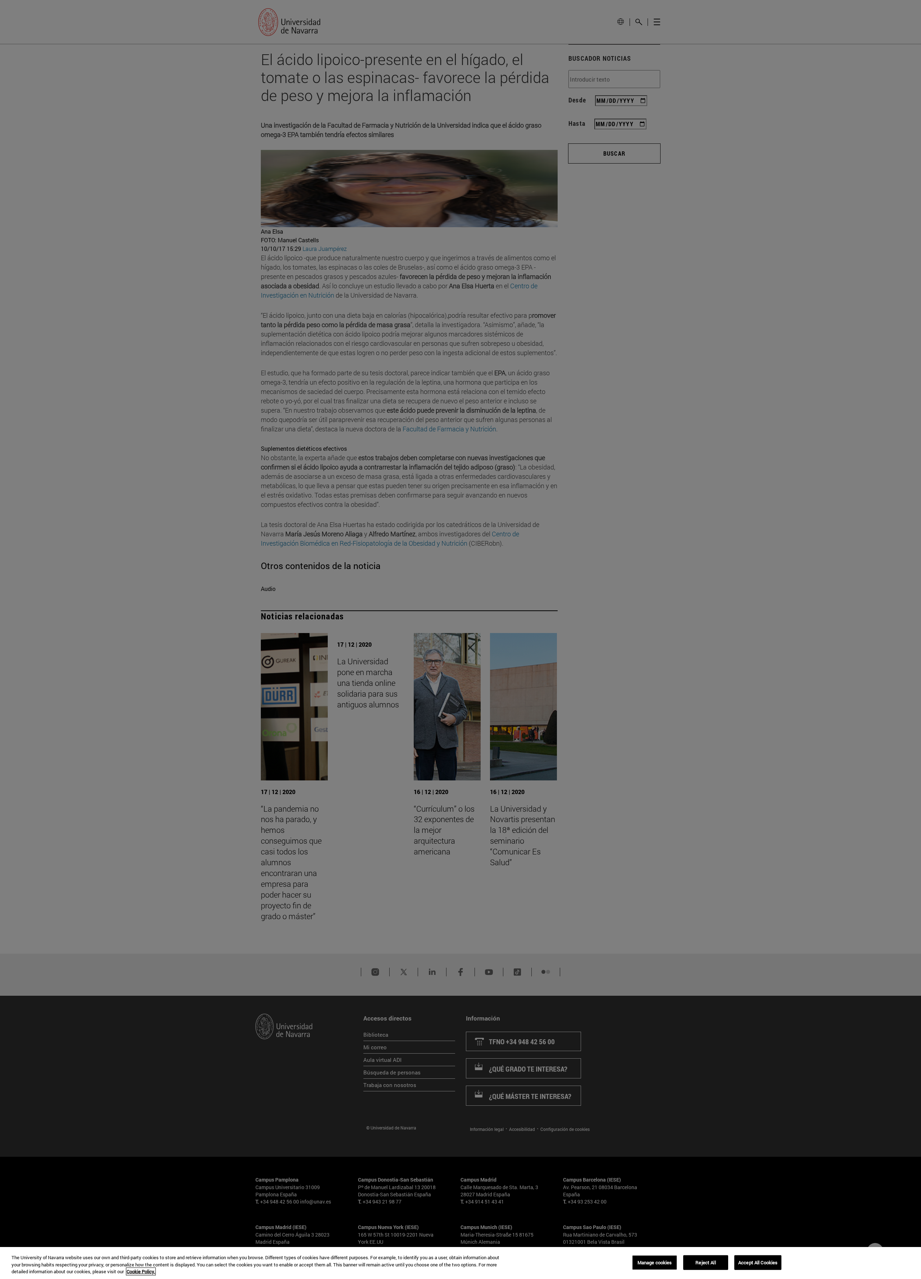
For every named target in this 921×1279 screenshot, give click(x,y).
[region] (460, 1263)
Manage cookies (655, 1262)
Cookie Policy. (141, 1271)
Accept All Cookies (757, 1262)
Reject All (705, 1262)
